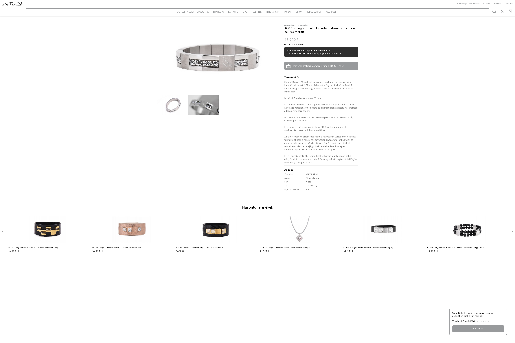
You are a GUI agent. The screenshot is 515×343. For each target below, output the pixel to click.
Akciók (486, 3)
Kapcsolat (497, 3)
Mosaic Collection (304, 25)
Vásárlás (509, 3)
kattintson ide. (482, 321)
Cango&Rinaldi (291, 25)
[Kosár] (510, 11)
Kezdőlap (462, 3)
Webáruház (475, 3)
